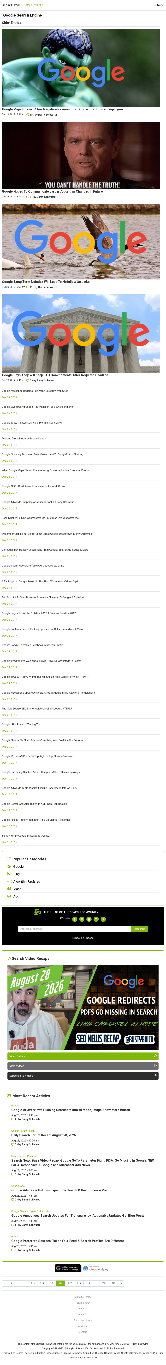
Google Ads (18, 1186)
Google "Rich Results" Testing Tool (21, 724)
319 (88, 1283)
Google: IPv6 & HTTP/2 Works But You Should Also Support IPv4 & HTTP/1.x (45, 676)
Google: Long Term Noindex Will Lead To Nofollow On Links (46, 282)
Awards (83, 1308)
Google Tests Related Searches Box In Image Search (32, 422)
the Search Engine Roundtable (49, 1344)
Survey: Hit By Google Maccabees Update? (26, 835)
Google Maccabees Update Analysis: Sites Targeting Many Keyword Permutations (48, 692)
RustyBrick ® (73, 1348)
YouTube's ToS (89, 1357)
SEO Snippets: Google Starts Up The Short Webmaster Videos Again (40, 581)
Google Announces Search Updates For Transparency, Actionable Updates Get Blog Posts (78, 1215)
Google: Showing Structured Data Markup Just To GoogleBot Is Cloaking (42, 454)
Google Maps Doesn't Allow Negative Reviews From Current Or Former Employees (63, 109)
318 (79, 1283)
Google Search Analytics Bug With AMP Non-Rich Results (34, 803)
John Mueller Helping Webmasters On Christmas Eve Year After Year (40, 518)
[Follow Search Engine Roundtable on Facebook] (74, 919)
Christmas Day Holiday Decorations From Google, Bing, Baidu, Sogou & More (45, 549)
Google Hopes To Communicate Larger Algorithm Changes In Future (52, 191)
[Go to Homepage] (23, 5)
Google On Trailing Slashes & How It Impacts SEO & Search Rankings (41, 772)
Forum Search (83, 1302)
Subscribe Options (83, 938)
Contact (83, 1332)
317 (70, 1283)
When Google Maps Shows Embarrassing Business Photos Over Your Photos (45, 470)
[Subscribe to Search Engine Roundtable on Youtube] (96, 919)
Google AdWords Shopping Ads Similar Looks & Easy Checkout (38, 502)
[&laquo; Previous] (5, 1283)
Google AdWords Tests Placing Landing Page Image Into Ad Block (39, 788)
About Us (83, 1314)
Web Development (94, 1348)
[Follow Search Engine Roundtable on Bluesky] (89, 919)
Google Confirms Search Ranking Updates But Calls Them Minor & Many (42, 629)
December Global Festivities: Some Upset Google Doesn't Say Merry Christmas (47, 533)
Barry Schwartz (47, 114)
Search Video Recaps (23, 1156)
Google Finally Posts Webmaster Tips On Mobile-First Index (36, 819)
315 (51, 1283)
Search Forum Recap (23, 1130)
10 (31, 114)
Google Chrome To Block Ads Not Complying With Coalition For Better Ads (44, 740)
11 (31, 287)
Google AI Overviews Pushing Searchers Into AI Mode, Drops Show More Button (70, 1110)
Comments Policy (83, 1320)
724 (104, 1283)
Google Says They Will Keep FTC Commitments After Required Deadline (55, 375)
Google (15, 1105)
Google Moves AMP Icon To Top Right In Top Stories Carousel (37, 756)
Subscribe (139, 928)
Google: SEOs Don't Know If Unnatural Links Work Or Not (33, 486)
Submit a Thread (83, 1297)
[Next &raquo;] (121, 1283)
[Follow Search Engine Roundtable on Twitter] (81, 919)
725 (113, 1283)
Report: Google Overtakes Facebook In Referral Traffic (32, 645)
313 (33, 1283)
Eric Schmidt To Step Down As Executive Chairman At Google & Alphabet (43, 597)
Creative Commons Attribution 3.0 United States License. (92, 1353)
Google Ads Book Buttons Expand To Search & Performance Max (59, 1190)
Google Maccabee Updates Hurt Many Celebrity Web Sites (35, 390)
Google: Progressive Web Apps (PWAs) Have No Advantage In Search (41, 660)
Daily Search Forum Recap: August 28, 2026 (43, 1135)
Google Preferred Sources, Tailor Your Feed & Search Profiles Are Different (67, 1241)
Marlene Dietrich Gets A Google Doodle (24, 438)
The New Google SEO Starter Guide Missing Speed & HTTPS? (37, 708)
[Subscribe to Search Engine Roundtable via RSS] (103, 919)
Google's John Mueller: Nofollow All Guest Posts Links (33, 565)
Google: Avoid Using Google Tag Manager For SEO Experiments (38, 406)
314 (42, 1283)
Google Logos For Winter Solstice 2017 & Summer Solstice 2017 (39, 613)
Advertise (83, 1326)
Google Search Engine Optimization (31, 1211)
